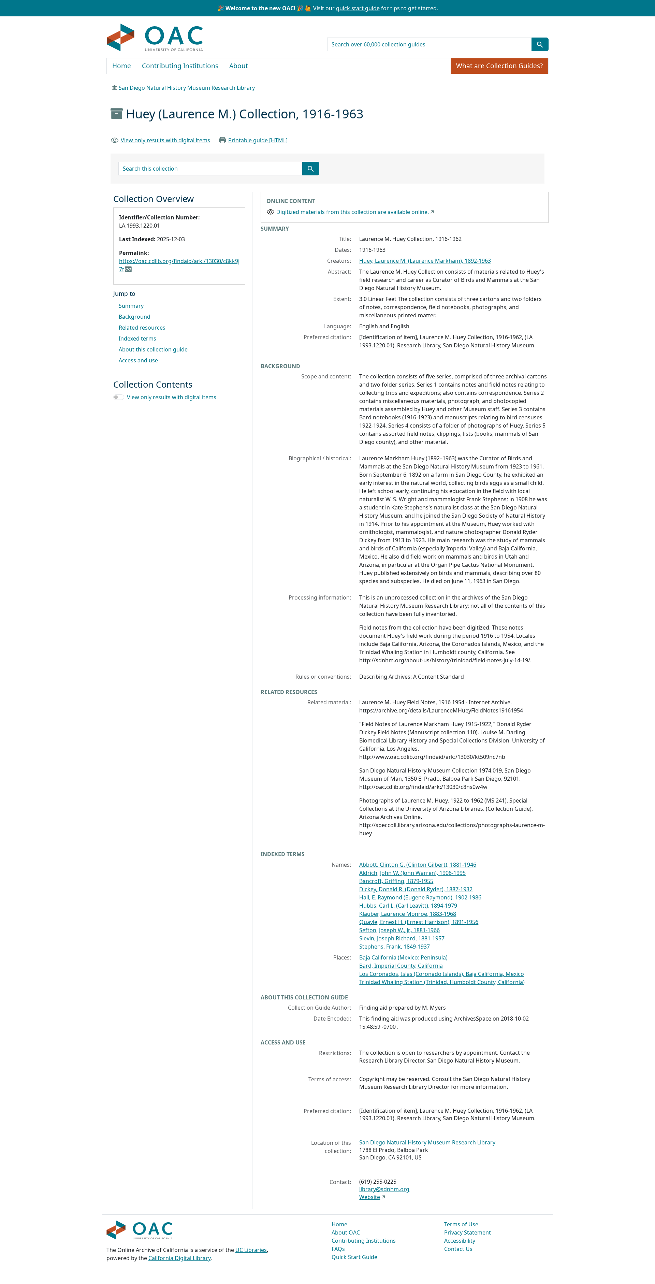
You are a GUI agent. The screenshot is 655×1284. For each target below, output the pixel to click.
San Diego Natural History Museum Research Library (187, 87)
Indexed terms (137, 338)
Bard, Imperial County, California (401, 965)
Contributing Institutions (180, 65)
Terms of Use (461, 1224)
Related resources (142, 327)
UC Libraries (251, 1250)
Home (121, 65)
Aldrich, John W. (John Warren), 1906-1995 (412, 873)
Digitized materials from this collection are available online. (352, 212)
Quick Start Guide (354, 1257)
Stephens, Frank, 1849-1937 (394, 946)
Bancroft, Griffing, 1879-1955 (396, 881)
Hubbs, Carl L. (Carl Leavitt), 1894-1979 (408, 905)
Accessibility (459, 1240)
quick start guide (358, 8)
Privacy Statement (467, 1232)
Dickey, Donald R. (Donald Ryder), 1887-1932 (415, 889)
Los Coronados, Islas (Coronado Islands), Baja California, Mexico (441, 974)
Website (369, 1197)
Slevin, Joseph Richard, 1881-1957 (402, 938)
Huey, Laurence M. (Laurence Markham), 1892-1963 (425, 260)
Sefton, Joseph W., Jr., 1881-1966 (399, 930)
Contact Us (458, 1249)
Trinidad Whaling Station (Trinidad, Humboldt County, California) (442, 982)
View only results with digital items (165, 140)
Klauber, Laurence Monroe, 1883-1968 (407, 914)
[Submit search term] (540, 44)
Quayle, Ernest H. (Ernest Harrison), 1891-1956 (418, 922)
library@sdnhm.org (384, 1189)
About (238, 65)
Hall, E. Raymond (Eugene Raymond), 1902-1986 (420, 897)
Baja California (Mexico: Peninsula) (403, 957)
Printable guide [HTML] (258, 140)
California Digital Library (179, 1258)
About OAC (346, 1232)
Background (134, 316)
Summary (131, 305)
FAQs (338, 1249)
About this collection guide (153, 349)
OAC (155, 38)
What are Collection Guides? (499, 65)
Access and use (138, 360)
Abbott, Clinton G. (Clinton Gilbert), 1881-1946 (417, 864)
